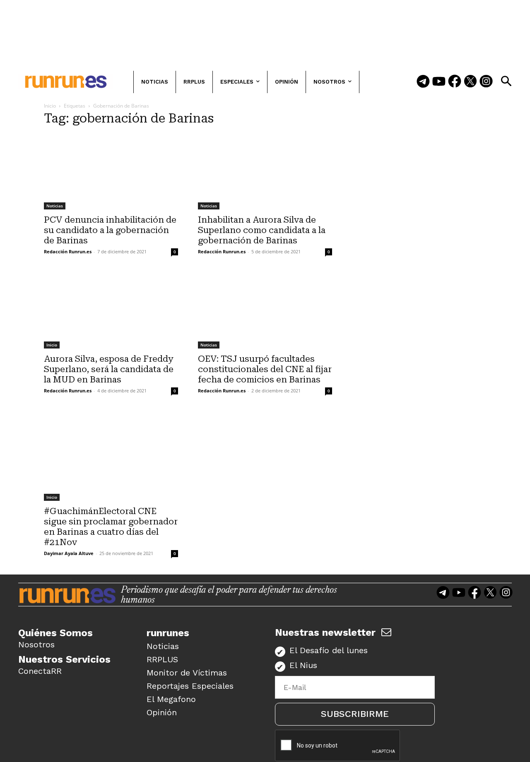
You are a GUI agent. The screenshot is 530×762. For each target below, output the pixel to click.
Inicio (50, 105)
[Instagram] (486, 82)
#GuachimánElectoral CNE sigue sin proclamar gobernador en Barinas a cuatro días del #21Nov (111, 526)
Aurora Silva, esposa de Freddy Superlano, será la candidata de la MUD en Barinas (108, 369)
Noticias (54, 206)
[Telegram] (423, 82)
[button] (506, 81)
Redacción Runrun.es (68, 251)
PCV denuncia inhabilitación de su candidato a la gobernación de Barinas (110, 230)
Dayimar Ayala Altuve (69, 553)
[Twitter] (470, 82)
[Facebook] (454, 82)
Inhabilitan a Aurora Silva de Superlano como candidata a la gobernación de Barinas (261, 230)
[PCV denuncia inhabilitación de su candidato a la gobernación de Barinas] (111, 171)
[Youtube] (439, 82)
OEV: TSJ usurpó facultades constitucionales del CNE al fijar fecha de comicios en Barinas (265, 369)
